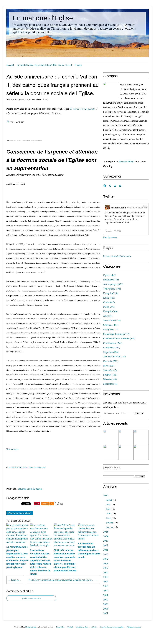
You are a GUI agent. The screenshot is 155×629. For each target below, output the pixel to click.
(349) (110, 324)
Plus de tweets (110, 237)
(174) (110, 383)
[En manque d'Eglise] (110, 89)
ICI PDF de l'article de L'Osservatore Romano (27, 467)
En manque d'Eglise (42, 18)
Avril (108, 513)
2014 (105, 581)
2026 (105, 495)
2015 (105, 576)
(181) (110, 374)
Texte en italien (13, 449)
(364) (107, 315)
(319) (116, 333)
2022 (105, 545)
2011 (105, 595)
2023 (105, 540)
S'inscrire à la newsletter (19, 513)
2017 (105, 567)
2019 (105, 558)
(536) (110, 293)
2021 (105, 549)
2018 (105, 563)
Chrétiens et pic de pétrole (82, 108)
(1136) (111, 279)
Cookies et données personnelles (111, 627)
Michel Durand (126, 161)
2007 (105, 613)
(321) (110, 329)
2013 (105, 585)
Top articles (60, 627)
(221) (114, 356)
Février (109, 522)
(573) (112, 288)
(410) (109, 302)
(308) (119, 338)
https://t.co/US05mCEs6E (117, 222)
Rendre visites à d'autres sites (117, 256)
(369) (110, 311)
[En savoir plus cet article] (110, 437)
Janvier (109, 527)
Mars (108, 518)
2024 (105, 536)
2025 (105, 531)
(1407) (109, 275)
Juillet (109, 499)
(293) (112, 342)
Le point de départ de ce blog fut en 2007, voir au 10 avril (44, 64)
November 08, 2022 (113, 231)
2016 (105, 572)
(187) (110, 370)
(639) (113, 284)
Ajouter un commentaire (31, 598)
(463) (109, 297)
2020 (105, 554)
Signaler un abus (82, 627)
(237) (111, 347)
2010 (105, 599)
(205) (108, 365)
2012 (105, 590)
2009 (105, 604)
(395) (109, 306)
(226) (110, 352)
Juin (108, 504)
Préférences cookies (134, 627)
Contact (78, 64)
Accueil (10, 64)
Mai (108, 509)
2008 (105, 608)
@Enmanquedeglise (137, 207)
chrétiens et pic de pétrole (30, 488)
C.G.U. (94, 627)
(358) (111, 320)
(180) (110, 379)
